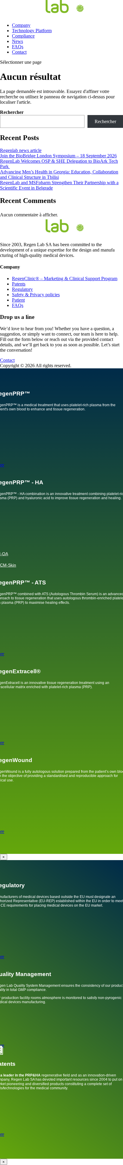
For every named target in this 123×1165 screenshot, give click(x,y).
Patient (18, 300)
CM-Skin (8, 565)
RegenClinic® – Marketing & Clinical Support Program (64, 278)
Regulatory (22, 289)
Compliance (23, 35)
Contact (19, 52)
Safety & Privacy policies (36, 294)
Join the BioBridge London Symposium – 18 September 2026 (58, 155)
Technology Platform (32, 30)
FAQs (17, 46)
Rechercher (12, 112)
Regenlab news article (20, 150)
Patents (18, 283)
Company (21, 25)
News (17, 41)
